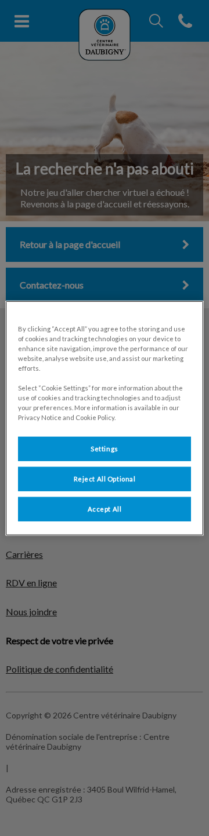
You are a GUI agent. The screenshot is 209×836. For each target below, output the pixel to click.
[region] (104, 417)
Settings (104, 448)
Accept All (105, 509)
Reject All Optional (105, 479)
